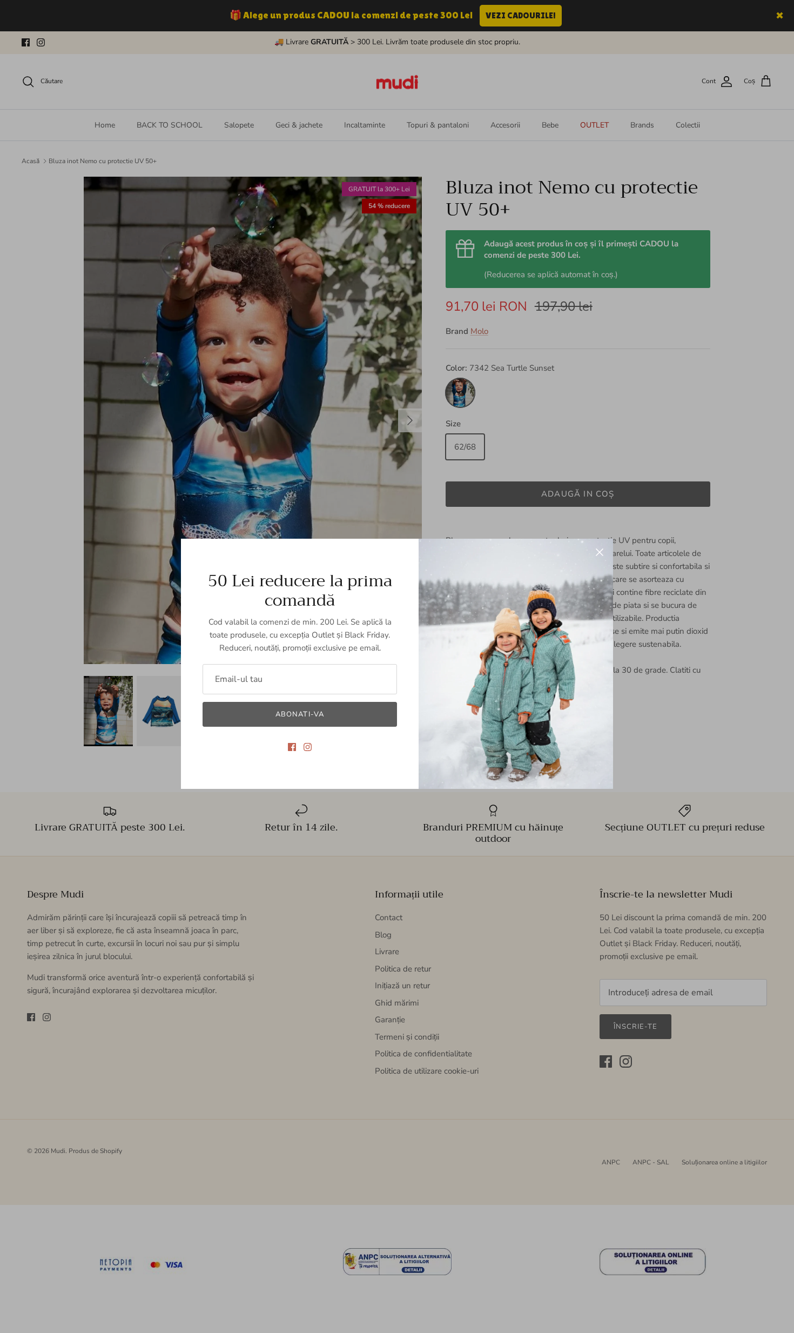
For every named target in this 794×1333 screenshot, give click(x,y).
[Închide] (599, 552)
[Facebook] (292, 747)
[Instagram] (308, 747)
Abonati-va (299, 714)
